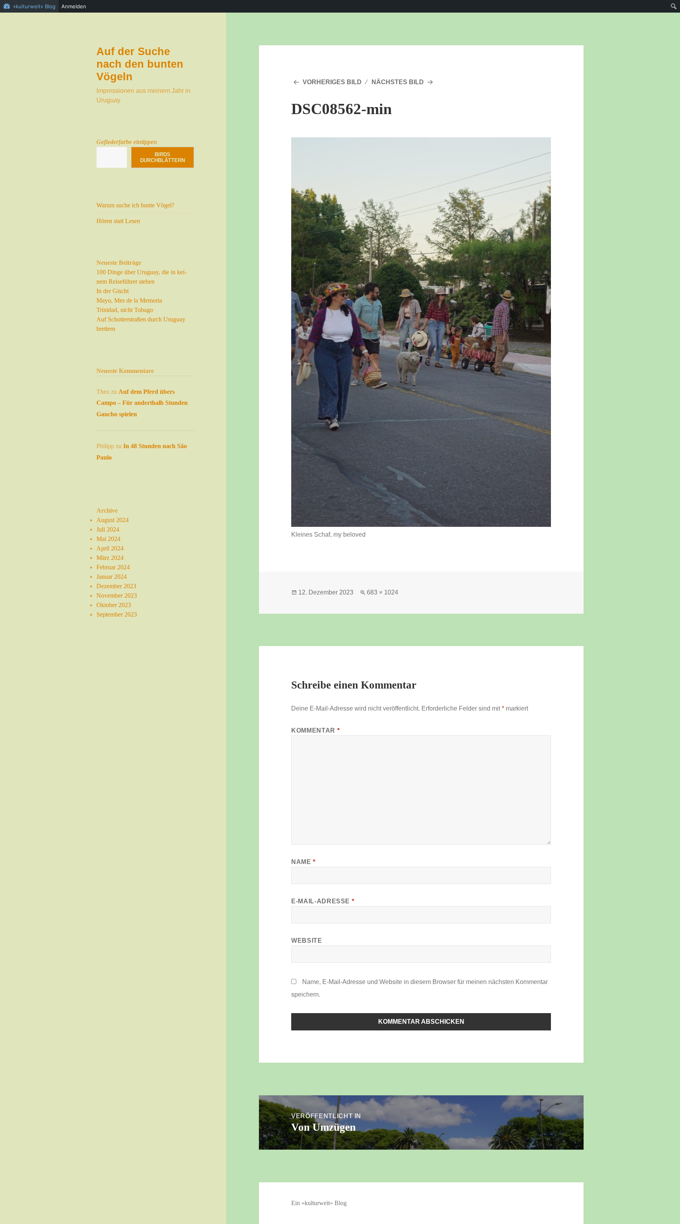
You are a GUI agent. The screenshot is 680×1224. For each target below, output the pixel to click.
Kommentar (315, 730)
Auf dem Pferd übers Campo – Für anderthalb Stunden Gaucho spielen (142, 403)
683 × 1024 (382, 592)
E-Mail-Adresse (322, 901)
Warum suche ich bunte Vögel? (135, 205)
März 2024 (110, 557)
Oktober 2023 (113, 605)
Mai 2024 (108, 538)
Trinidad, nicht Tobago (124, 309)
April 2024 (110, 548)
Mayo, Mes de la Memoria (129, 300)
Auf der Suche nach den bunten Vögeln (139, 64)
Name (303, 861)
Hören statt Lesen (118, 221)
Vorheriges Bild (332, 82)
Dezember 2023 (116, 586)
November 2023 (116, 595)
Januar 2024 (111, 576)
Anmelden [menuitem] (73, 6)
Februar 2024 (113, 567)
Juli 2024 (107, 529)
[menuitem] (674, 6)
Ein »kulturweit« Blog (319, 1203)
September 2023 (116, 614)
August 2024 (112, 520)
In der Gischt (112, 291)
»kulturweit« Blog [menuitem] (34, 6)
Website (306, 940)
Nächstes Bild (397, 82)
